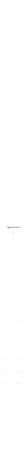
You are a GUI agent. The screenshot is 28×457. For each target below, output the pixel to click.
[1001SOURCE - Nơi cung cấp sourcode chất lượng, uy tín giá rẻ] (14, 227)
